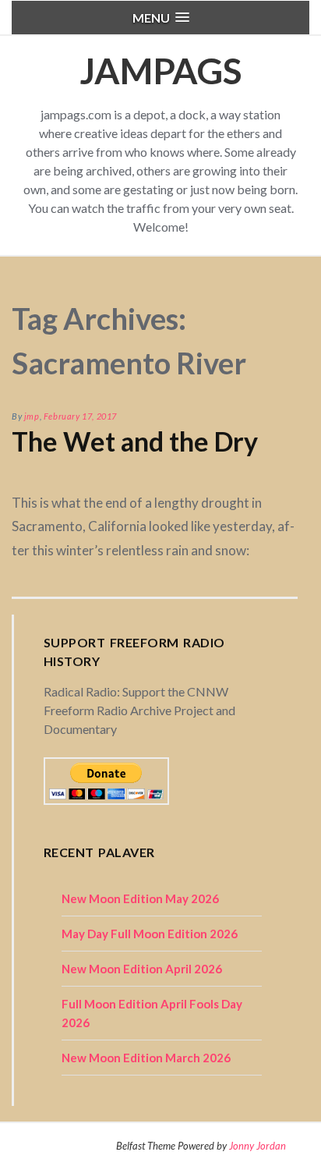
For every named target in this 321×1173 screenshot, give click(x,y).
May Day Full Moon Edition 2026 (150, 934)
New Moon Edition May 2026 (140, 898)
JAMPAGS (160, 70)
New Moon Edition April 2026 (142, 969)
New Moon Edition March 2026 (146, 1058)
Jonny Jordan (257, 1145)
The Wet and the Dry (135, 441)
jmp (32, 416)
